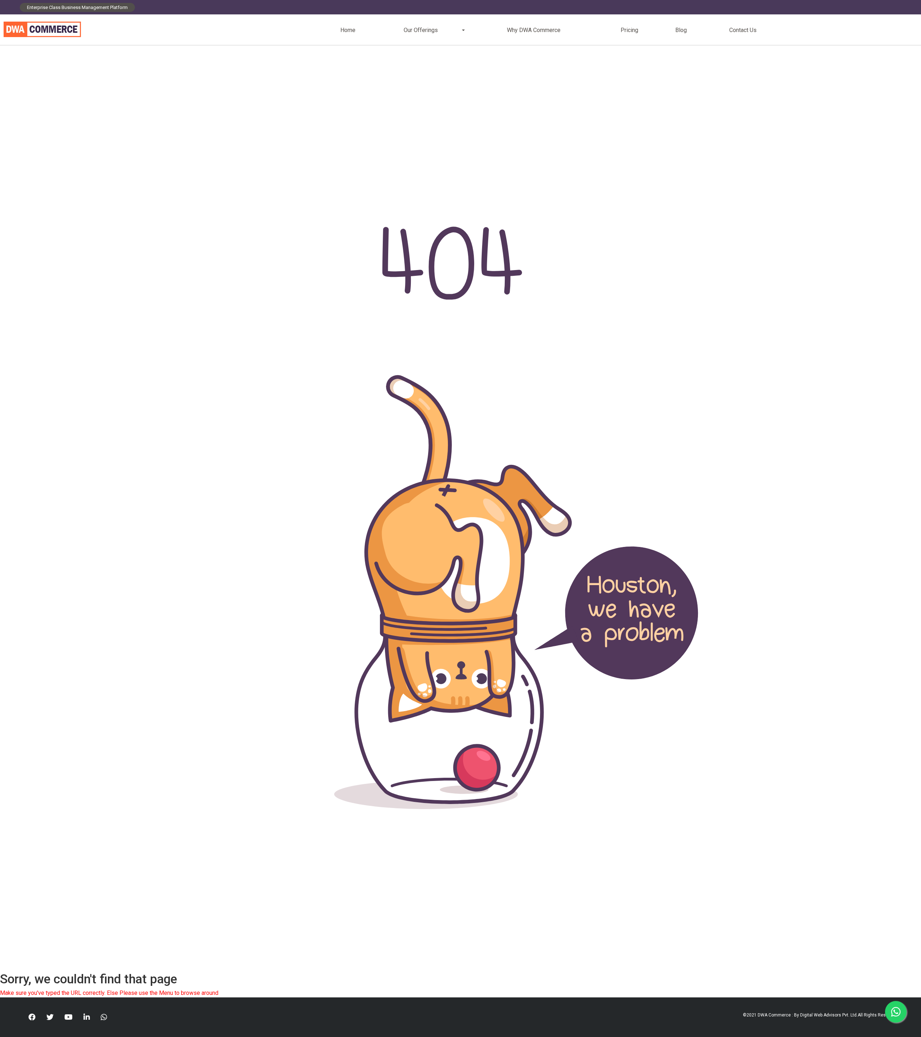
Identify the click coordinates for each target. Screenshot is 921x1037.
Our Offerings (421, 30)
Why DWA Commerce (534, 30)
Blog (681, 30)
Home (347, 30)
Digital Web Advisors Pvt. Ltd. (829, 1015)
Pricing (629, 30)
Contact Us (743, 30)
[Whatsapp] (104, 1017)
